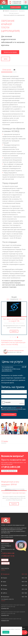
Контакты (5, 560)
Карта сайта (5, 563)
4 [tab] (17, 337)
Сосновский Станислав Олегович (15, 350)
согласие (18, 407)
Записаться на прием (10, 52)
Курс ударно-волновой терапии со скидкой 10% (14, 320)
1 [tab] (10, 337)
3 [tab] (15, 337)
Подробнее (14, 331)
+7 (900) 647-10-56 (16, 3)
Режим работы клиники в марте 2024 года (11, 618)
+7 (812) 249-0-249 (16, 1)
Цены (5, 59)
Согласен (6, 632)
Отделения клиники (7, 540)
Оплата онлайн (15, 7)
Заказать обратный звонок (9, 471)
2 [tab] (13, 337)
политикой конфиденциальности (9, 410)
